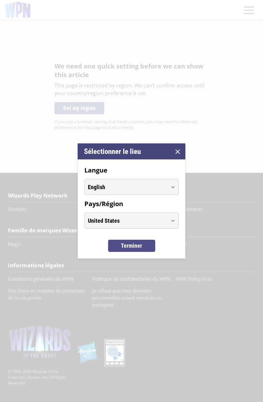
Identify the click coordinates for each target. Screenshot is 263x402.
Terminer (131, 245)
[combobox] (125, 187)
